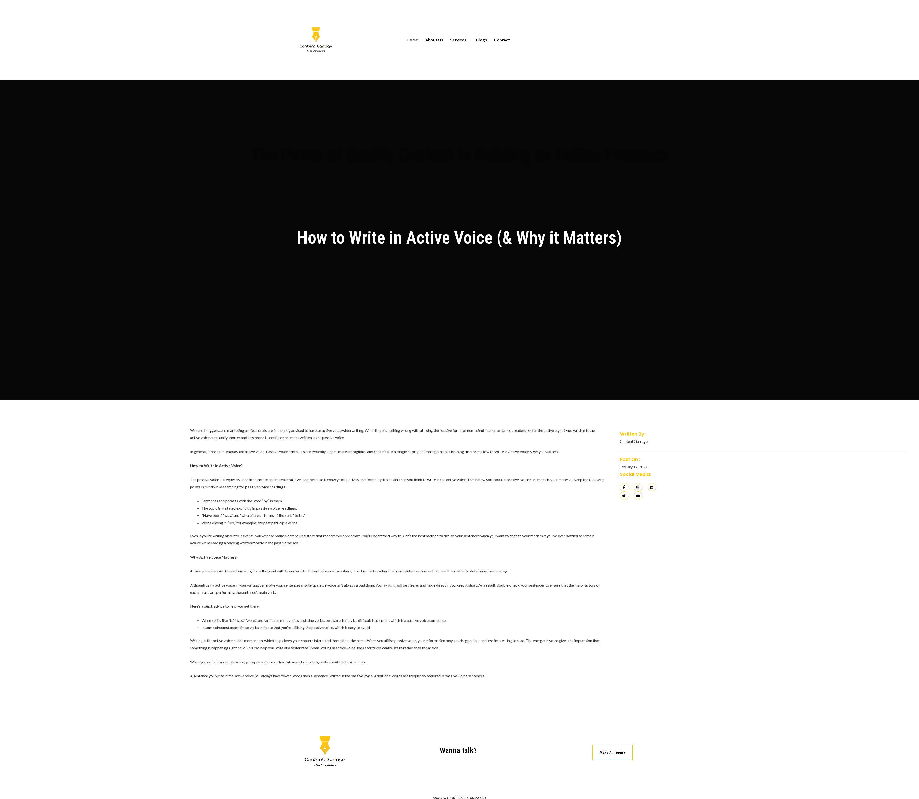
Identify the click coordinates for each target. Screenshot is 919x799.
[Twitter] (624, 495)
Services (458, 39)
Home (412, 39)
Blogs (481, 39)
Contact (502, 39)
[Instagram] (638, 487)
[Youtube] (638, 495)
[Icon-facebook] (624, 487)
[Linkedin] (652, 487)
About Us (434, 39)
